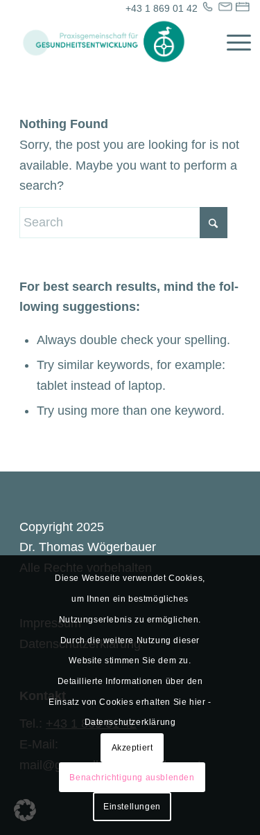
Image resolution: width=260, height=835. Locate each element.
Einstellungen (132, 806)
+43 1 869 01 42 (161, 8)
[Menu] (232, 41)
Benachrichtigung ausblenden (131, 777)
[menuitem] (232, 41)
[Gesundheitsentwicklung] (107, 41)
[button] (25, 810)
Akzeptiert (132, 748)
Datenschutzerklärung (130, 722)
